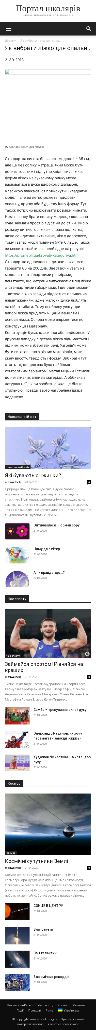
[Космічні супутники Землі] (48, 824)
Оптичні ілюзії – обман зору (56, 525)
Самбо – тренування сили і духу (59, 710)
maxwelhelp (13, 482)
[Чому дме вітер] (17, 554)
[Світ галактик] (17, 959)
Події (20, 1010)
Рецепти (79, 1005)
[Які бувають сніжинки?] (48, 448)
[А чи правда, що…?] (17, 578)
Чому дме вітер (46, 549)
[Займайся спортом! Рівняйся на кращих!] (48, 633)
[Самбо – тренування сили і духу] (17, 715)
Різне (49, 1010)
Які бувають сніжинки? (33, 475)
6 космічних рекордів (51, 977)
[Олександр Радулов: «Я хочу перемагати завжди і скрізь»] (17, 739)
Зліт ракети (43, 929)
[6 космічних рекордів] (17, 982)
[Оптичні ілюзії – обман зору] (17, 531)
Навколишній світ (17, 467)
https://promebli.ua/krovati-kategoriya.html (42, 255)
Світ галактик (45, 953)
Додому (10, 40)
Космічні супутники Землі (36, 861)
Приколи (34, 1010)
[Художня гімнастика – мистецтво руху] (17, 763)
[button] (8, 29)
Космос (10, 852)
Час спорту (13, 655)
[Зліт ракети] (17, 935)
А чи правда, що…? (49, 573)
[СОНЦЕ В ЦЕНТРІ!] (17, 911)
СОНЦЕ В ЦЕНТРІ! (48, 906)
